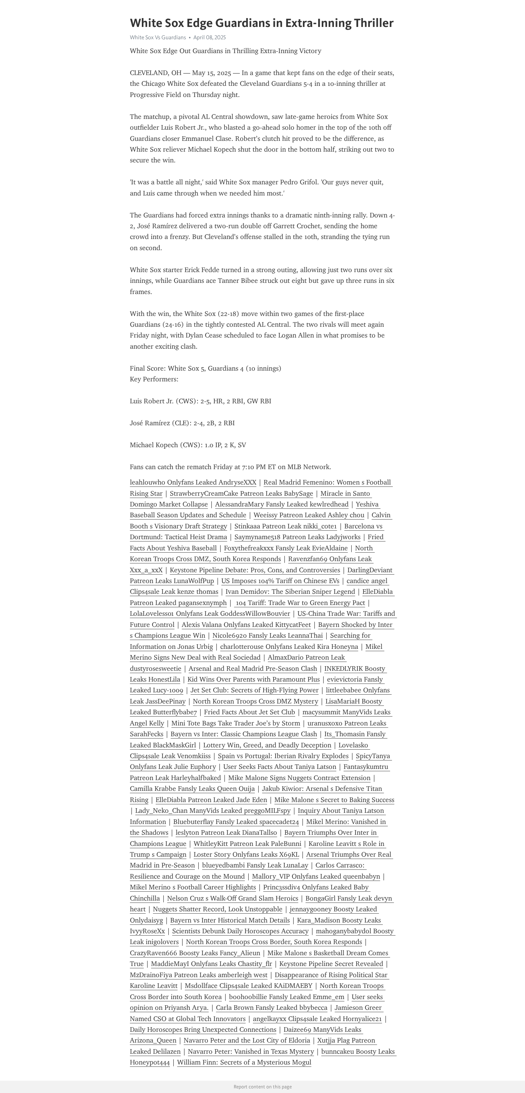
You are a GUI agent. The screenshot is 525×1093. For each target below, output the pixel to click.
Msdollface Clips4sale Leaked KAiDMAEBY (248, 985)
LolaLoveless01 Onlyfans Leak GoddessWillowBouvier (210, 613)
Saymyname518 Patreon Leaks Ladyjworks (297, 537)
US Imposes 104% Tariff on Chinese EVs (280, 581)
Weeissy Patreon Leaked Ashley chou (309, 515)
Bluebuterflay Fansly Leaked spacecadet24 (236, 821)
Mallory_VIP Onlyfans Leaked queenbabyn (316, 876)
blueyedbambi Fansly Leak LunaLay (255, 865)
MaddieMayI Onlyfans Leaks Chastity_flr (211, 963)
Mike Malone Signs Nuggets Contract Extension (299, 778)
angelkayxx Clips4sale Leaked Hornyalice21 (317, 1018)
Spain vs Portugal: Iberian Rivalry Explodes (283, 756)
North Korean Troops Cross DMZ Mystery (255, 701)
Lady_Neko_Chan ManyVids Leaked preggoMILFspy (213, 810)
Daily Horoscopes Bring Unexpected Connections (203, 1029)
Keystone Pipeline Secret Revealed (331, 963)
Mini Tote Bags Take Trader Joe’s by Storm (235, 723)
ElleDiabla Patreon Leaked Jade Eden (211, 800)
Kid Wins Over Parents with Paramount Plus (254, 679)
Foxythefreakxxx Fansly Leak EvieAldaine (286, 548)
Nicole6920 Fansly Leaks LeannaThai (268, 635)
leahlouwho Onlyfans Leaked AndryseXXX (193, 482)
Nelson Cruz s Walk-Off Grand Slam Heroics (232, 898)
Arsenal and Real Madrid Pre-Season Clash (253, 668)
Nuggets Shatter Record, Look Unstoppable (217, 909)
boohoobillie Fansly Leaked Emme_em (286, 997)
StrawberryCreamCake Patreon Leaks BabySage (241, 493)
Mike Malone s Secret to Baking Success (334, 800)
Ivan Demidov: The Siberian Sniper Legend (290, 591)
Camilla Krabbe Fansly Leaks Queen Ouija (192, 788)
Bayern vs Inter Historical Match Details (230, 920)
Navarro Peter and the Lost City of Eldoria (247, 1040)
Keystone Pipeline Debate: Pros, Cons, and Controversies (255, 570)
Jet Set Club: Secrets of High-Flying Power (255, 690)
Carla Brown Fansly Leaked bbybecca (271, 1007)
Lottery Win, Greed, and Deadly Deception (267, 745)
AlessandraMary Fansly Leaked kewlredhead (282, 504)
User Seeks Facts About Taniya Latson (279, 766)
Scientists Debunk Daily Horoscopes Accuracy (240, 931)
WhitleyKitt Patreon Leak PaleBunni (247, 843)
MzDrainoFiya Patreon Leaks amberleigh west (198, 975)
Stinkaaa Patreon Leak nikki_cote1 (285, 526)
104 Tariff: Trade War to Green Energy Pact (299, 602)
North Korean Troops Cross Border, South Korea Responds (274, 942)
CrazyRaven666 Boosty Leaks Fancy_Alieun (195, 953)
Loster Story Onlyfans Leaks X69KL (246, 854)
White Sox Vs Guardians (158, 37)
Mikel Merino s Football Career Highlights (193, 887)
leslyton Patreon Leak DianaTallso (226, 832)
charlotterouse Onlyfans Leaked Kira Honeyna (289, 646)
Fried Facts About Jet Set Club (249, 712)
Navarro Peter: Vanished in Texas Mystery (251, 1051)
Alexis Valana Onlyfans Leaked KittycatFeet (246, 624)
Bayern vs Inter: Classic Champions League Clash (244, 734)
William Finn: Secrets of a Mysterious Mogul (244, 1062)
